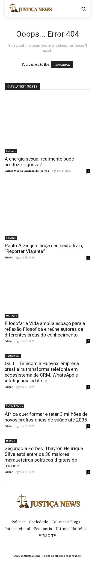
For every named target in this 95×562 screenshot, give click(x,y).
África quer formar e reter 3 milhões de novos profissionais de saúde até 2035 (46, 417)
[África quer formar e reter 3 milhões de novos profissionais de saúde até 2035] (47, 403)
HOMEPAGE (62, 64)
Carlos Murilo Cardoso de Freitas (27, 171)
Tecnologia (12, 355)
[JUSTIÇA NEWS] (30, 7)
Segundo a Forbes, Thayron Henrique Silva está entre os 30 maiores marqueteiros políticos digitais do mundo (44, 457)
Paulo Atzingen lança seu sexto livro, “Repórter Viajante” (44, 248)
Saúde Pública (14, 406)
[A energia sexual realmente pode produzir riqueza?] (47, 124)
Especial (10, 440)
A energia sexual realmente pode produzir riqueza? (39, 161)
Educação (11, 315)
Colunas (11, 151)
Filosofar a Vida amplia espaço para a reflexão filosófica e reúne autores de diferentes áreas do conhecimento (45, 329)
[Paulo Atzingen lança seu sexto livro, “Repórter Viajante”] (47, 211)
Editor (9, 257)
